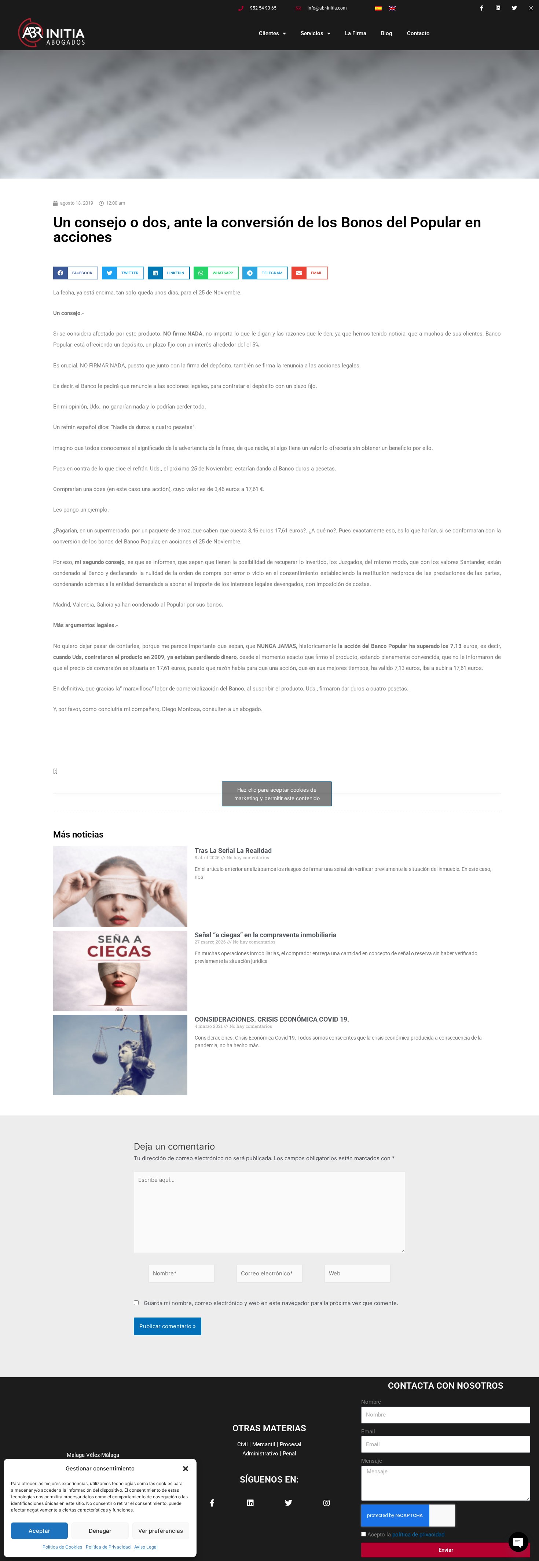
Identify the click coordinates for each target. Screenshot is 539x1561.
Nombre (371, 1402)
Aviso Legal (146, 1547)
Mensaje (371, 1461)
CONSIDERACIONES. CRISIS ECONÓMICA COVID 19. (272, 1019)
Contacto (418, 33)
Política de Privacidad (108, 1547)
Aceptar (39, 1530)
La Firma (355, 33)
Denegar (100, 1530)
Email (368, 1431)
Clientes (269, 33)
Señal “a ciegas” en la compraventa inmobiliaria (266, 935)
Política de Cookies (62, 1547)
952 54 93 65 (263, 8)
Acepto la (405, 1534)
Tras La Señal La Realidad (233, 850)
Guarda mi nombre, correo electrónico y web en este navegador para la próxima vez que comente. (271, 1303)
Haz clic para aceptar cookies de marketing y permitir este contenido (277, 794)
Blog (386, 33)
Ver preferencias (160, 1530)
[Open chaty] (518, 1542)
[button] (185, 1468)
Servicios (312, 33)
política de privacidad (418, 1534)
